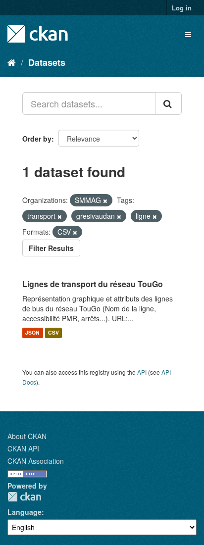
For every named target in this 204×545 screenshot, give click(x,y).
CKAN (24, 497)
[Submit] (168, 103)
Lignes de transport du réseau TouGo (92, 284)
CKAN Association (35, 461)
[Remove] (105, 200)
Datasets (46, 62)
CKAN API (23, 448)
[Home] (11, 61)
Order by (36, 139)
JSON (32, 333)
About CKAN (27, 436)
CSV (53, 333)
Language (24, 512)
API (142, 372)
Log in (182, 7)
